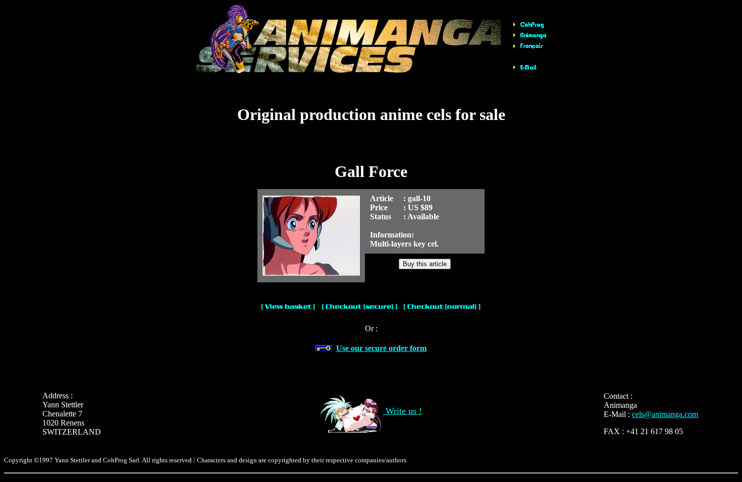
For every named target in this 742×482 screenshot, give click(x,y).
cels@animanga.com (665, 414)
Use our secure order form (381, 348)
